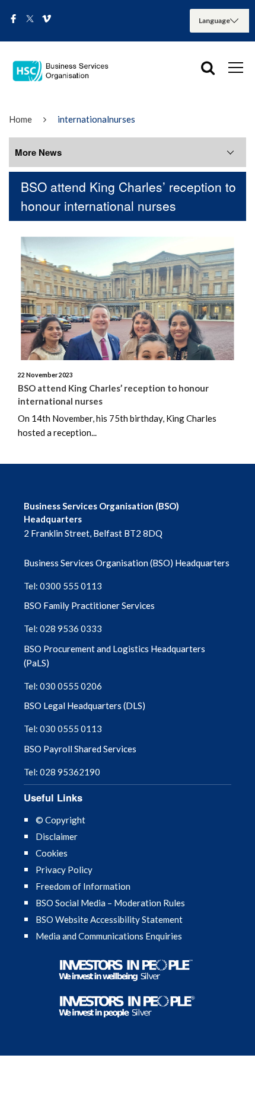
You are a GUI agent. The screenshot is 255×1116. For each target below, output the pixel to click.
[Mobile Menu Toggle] (235, 67)
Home (20, 119)
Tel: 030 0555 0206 (63, 686)
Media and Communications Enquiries (109, 936)
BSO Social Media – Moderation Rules (110, 902)
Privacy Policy (64, 869)
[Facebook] (13, 19)
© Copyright (60, 819)
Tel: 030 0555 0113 (63, 728)
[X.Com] (30, 19)
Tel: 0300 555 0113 (63, 586)
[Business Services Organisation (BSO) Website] (65, 71)
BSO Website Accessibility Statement (109, 919)
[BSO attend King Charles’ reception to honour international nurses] (127, 293)
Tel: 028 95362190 (62, 772)
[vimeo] (46, 19)
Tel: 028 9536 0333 (63, 628)
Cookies (52, 853)
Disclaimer (57, 836)
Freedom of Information (83, 886)
